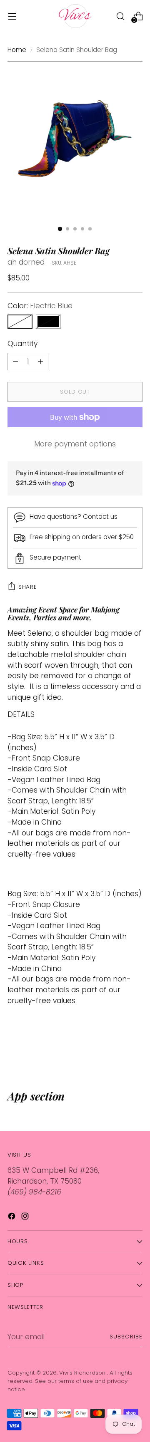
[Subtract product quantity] (40, 361)
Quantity (23, 344)
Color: (40, 306)
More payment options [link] (75, 444)
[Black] (48, 322)
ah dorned (26, 262)
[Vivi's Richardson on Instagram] (26, 1218)
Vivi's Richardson (83, 1373)
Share (27, 587)
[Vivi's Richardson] (75, 16)
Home (17, 49)
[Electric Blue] (20, 322)
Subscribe (126, 1336)
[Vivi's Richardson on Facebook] (13, 1218)
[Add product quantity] (15, 361)
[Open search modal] (120, 16)
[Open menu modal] (11, 16)
